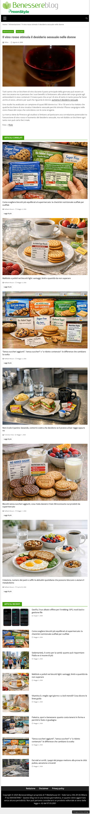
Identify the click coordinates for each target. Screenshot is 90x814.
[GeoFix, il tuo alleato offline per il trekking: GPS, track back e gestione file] (15, 617)
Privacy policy (58, 788)
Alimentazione (8, 32)
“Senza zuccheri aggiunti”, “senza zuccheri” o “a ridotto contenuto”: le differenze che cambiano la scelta (56, 740)
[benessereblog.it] (30, 7)
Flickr (10, 125)
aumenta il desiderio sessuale (65, 100)
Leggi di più (8, 213)
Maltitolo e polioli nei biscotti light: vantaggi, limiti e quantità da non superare (36, 278)
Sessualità (20, 32)
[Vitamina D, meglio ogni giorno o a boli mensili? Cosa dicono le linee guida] (15, 703)
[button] (87, 18)
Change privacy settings (81, 812)
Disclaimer (43, 788)
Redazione (30, 788)
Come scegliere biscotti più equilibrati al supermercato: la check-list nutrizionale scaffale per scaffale (57, 632)
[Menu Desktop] (4, 18)
